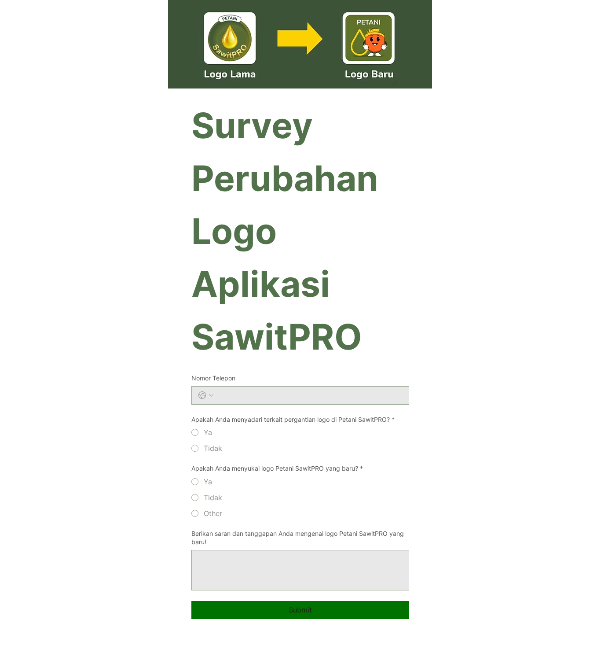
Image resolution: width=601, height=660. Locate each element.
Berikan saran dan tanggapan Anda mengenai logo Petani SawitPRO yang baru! (297, 538)
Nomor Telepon (213, 378)
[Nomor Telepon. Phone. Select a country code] (206, 395)
